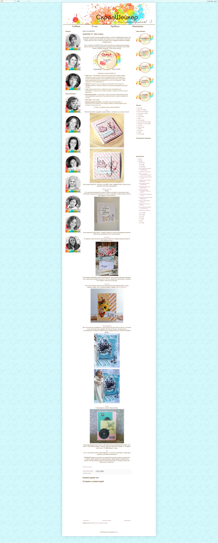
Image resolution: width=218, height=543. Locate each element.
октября (141, 166)
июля (140, 216)
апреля (141, 222)
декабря (141, 162)
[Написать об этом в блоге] (98, 471)
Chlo (107, 110)
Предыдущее (127, 520)
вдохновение (141, 109)
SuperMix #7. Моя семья (144, 171)
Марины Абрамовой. (121, 287)
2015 (139, 161)
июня (140, 218)
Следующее (86, 520)
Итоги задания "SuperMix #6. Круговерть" (145, 169)
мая (140, 220)
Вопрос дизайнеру (142, 111)
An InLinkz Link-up (87, 467)
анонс (139, 108)
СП (138, 128)
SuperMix (89, 473)
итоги (139, 115)
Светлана (106, 284)
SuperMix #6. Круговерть (145, 210)
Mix (138, 132)
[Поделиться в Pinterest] (103, 471)
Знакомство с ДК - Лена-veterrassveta (144, 187)
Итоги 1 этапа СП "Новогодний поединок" (145, 174)
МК (138, 118)
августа (141, 214)
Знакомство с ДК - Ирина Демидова (145, 181)
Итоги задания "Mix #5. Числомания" (144, 184)
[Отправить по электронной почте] (96, 471)
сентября (141, 212)
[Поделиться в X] (100, 471)
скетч (139, 125)
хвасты (139, 130)
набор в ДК (140, 120)
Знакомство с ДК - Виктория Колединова (145, 198)
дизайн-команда (141, 113)
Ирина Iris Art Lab (106, 189)
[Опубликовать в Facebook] (101, 471)
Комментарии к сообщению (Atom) (99, 523)
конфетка (140, 116)
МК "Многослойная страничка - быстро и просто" (144, 191)
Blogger (116, 532)
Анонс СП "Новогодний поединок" (144, 201)
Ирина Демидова (107, 326)
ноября (141, 164)
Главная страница (106, 520)
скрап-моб (140, 127)
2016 (139, 159)
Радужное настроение (143, 123)
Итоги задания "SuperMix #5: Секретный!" (145, 208)
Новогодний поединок (143, 122)
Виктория (106, 237)
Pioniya (107, 406)
